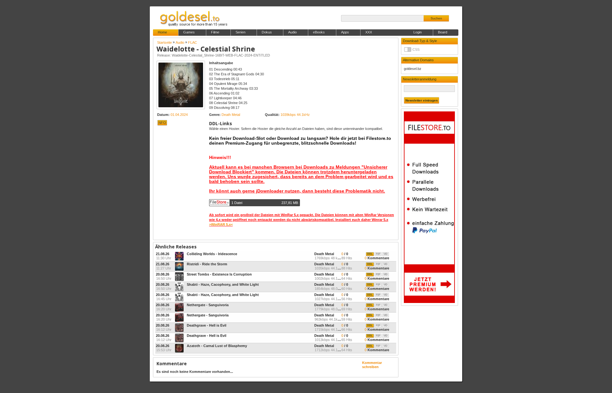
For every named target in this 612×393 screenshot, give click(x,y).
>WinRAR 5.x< (221, 224)
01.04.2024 (179, 115)
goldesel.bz (412, 69)
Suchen (436, 18)
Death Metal (231, 115)
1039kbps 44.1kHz (295, 115)
